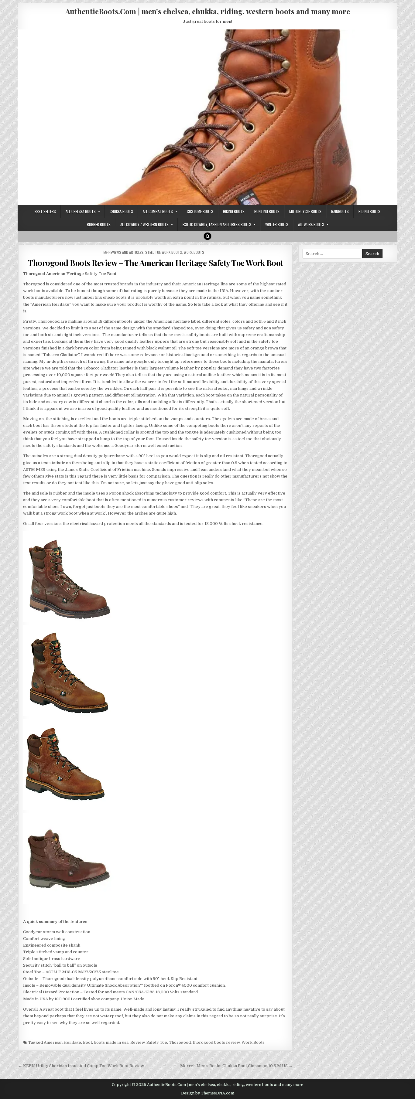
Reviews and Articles (125, 252)
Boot (87, 1042)
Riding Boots (369, 211)
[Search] (207, 236)
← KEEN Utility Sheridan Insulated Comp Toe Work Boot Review (81, 1065)
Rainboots (340, 211)
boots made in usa (111, 1042)
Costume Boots (200, 211)
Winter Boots (276, 224)
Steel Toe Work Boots (163, 252)
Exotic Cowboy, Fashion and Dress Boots (217, 224)
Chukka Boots (121, 211)
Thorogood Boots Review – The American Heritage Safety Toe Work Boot (155, 262)
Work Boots (194, 252)
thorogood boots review (216, 1042)
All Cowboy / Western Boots (144, 224)
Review (137, 1042)
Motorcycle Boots (305, 211)
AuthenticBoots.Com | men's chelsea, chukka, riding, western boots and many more (207, 11)
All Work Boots (311, 224)
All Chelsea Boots (81, 211)
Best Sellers (45, 211)
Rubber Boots (99, 224)
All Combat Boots (158, 211)
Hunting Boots (267, 211)
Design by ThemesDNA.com (207, 1093)
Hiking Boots (234, 211)
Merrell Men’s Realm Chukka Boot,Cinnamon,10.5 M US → (236, 1065)
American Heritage (62, 1042)
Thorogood (180, 1042)
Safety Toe (156, 1042)
